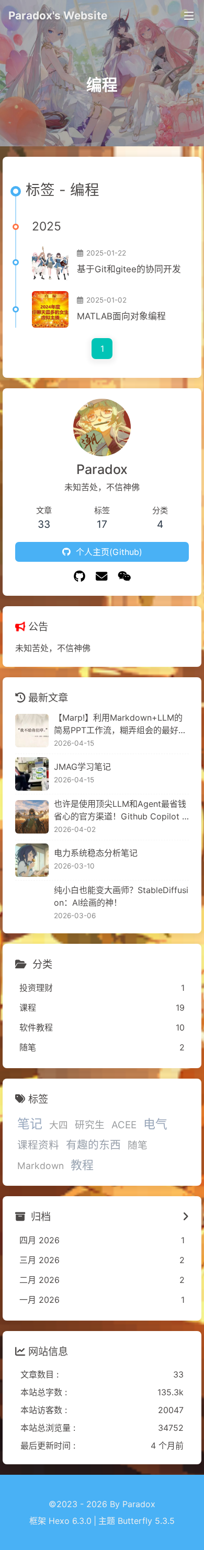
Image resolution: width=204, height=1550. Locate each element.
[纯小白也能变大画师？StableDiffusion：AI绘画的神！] (32, 903)
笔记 (29, 1123)
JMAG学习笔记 (82, 766)
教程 (82, 1165)
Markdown (40, 1165)
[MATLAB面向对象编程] (50, 309)
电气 (155, 1124)
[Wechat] (124, 576)
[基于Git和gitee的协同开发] (50, 262)
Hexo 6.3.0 (70, 1521)
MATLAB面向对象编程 (121, 316)
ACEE (124, 1125)
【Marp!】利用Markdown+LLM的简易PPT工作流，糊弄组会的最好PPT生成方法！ (121, 724)
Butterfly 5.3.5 (146, 1521)
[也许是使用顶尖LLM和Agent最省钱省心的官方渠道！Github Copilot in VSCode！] (32, 817)
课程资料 (38, 1145)
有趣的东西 (93, 1144)
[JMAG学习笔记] (32, 774)
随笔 (138, 1145)
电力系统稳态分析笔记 (96, 853)
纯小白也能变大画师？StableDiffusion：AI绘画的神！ (121, 896)
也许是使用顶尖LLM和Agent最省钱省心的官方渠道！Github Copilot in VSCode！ (121, 811)
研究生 (90, 1125)
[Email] (101, 576)
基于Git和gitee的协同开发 (129, 269)
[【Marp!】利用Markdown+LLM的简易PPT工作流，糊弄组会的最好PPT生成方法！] (32, 730)
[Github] (79, 576)
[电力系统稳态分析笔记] (32, 860)
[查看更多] (186, 1217)
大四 (58, 1124)
